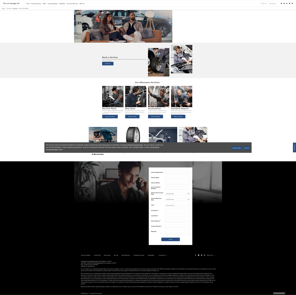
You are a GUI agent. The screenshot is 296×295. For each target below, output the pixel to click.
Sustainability (151, 255)
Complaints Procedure (138, 255)
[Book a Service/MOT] (163, 137)
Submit (170, 239)
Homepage (15, 8)
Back (3, 8)
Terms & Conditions (86, 255)
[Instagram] (205, 255)
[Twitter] (201, 255)
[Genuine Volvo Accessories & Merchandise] (103, 137)
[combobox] (177, 205)
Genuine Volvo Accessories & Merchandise (102, 153)
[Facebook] (196, 255)
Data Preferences (126, 255)
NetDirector (85, 293)
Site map (116, 255)
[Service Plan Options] (193, 137)
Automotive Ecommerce (96, 293)
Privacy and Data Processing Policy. (132, 145)
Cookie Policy (97, 255)
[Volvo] (286, 3)
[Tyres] (133, 137)
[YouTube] (198, 255)
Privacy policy (107, 255)
